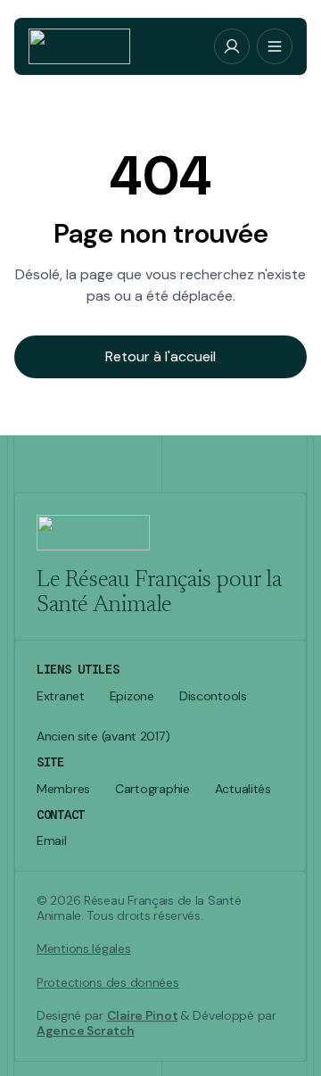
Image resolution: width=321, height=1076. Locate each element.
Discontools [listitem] (213, 696)
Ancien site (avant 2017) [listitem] (103, 736)
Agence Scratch (86, 1030)
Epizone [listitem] (132, 696)
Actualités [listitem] (243, 789)
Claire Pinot (142, 1015)
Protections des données (108, 982)
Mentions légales (84, 948)
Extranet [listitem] (61, 696)
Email (52, 840)
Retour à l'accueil (160, 356)
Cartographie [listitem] (152, 789)
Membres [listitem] (63, 789)
